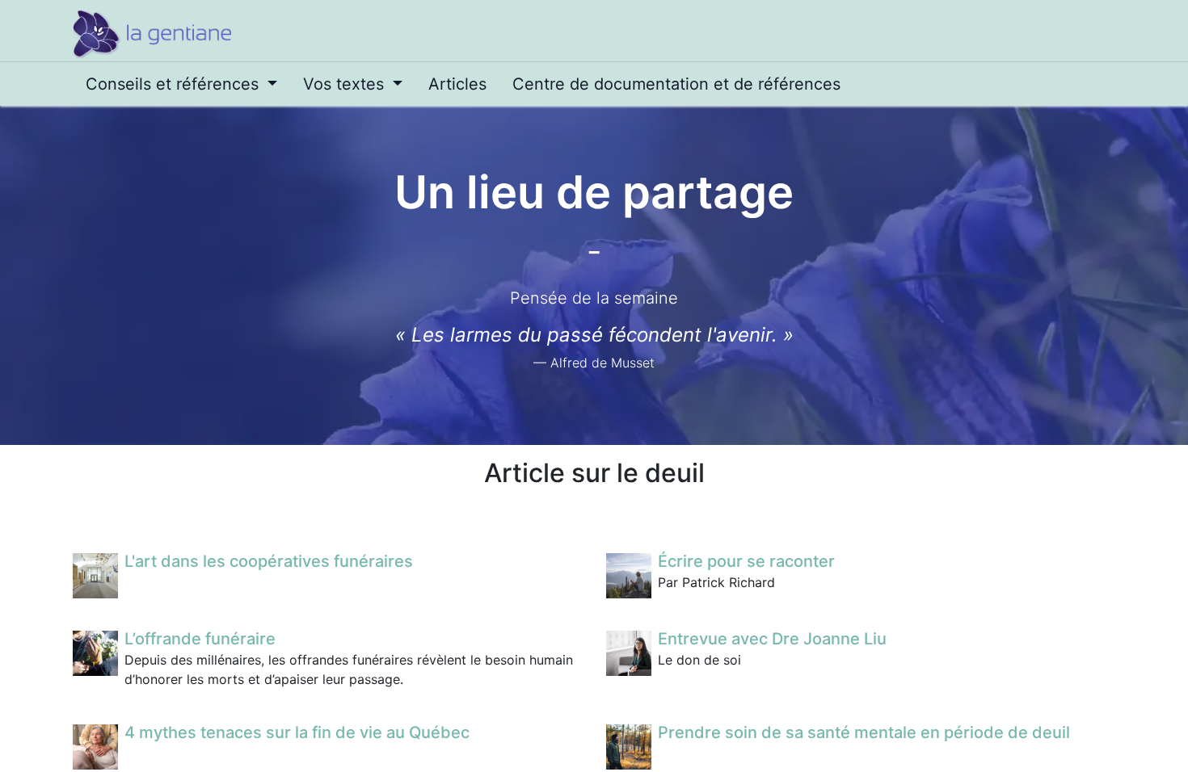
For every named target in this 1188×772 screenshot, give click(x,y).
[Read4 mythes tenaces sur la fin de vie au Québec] (95, 747)
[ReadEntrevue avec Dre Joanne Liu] (628, 653)
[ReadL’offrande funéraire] (95, 653)
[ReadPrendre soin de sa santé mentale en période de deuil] (628, 747)
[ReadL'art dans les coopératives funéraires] (95, 575)
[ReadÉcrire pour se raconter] (628, 575)
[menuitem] (181, 84)
